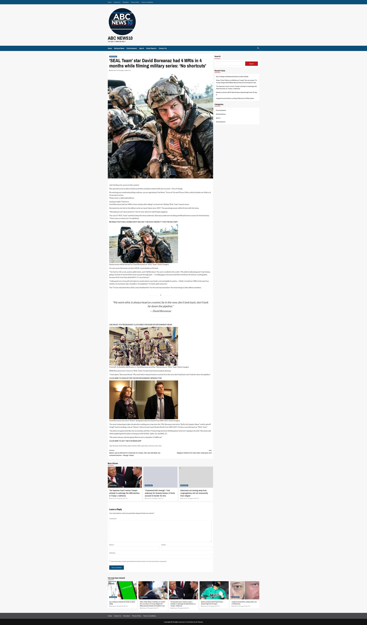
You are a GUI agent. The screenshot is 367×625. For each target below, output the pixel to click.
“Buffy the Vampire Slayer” (190, 424)
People (157, 212)
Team (159, 446)
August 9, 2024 (124, 70)
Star (156, 446)
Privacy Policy (135, 2)
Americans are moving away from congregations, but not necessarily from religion (194, 493)
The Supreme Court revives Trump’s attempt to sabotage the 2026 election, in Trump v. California (124, 493)
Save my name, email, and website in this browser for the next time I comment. (139, 561)
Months (134, 446)
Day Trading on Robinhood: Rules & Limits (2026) (232, 76)
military (129, 446)
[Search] (258, 48)
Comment (113, 518)
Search (217, 56)
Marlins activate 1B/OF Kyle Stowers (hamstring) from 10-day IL (236, 93)
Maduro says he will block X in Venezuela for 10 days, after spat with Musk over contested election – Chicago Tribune (134, 452)
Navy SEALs (131, 287)
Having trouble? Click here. (119, 202)
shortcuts (152, 446)
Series (146, 446)
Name (111, 545)
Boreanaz (115, 446)
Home (109, 2)
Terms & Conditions (147, 2)
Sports (141, 48)
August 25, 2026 (121, 498)
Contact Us (117, 2)
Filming (125, 446)
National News (119, 48)
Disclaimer (126, 2)
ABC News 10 (114, 70)
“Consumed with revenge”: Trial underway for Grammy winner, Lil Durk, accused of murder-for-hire (160, 493)
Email (163, 545)
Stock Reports (151, 48)
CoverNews (190, 622)
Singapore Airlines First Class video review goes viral (194, 451)
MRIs (139, 446)
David (120, 446)
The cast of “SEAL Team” (118, 215)
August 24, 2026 (157, 498)
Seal (142, 446)
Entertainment (132, 48)
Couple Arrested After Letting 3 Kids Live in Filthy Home (235, 98)
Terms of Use (170, 192)
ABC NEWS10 (120, 38)
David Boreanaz (115, 204)
